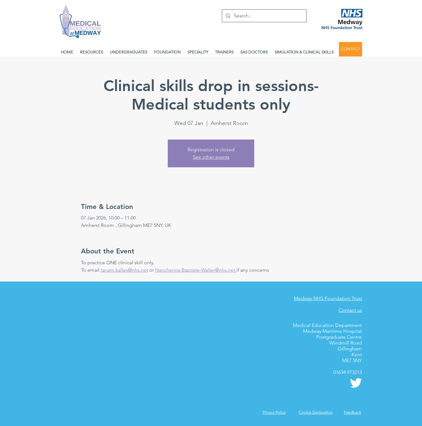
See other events (211, 157)
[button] (352, 412)
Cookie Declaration (316, 412)
